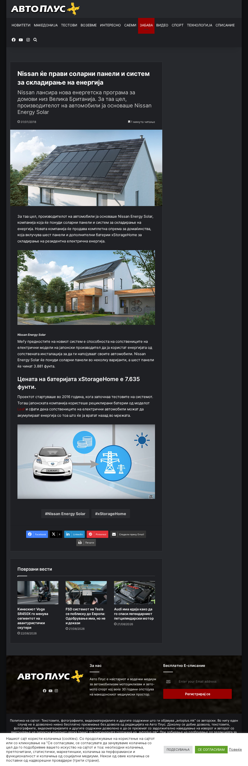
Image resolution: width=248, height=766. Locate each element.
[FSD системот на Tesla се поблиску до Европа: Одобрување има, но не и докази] (86, 592)
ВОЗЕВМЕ (89, 25)
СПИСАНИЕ (225, 25)
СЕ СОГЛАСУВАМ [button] (211, 749)
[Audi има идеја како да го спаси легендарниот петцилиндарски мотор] (134, 592)
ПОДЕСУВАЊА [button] (178, 749)
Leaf (21, 409)
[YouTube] (50, 691)
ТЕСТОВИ (69, 25)
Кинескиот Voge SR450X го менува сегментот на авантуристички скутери (32, 618)
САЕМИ (130, 25)
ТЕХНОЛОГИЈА (199, 25)
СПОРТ (178, 25)
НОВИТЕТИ (21, 25)
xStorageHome (112, 513)
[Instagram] (56, 691)
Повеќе (235, 749)
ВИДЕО (162, 25)
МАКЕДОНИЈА (46, 25)
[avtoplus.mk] (45, 9)
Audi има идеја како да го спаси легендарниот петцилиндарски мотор (134, 613)
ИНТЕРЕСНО (110, 25)
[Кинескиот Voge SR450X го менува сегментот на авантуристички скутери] (38, 592)
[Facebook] (44, 691)
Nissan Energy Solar (66, 513)
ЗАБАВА (146, 25)
